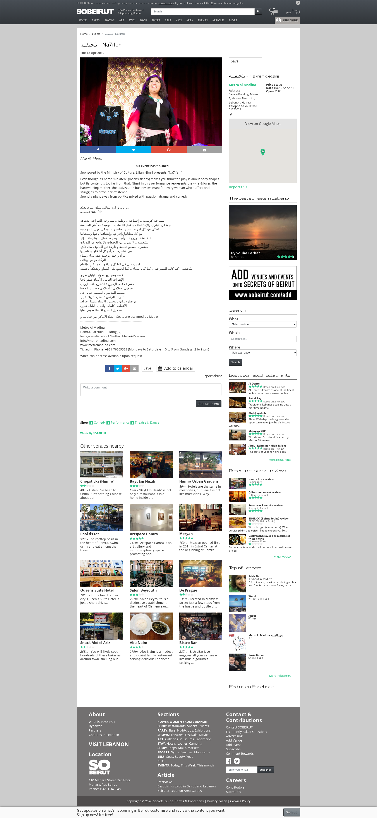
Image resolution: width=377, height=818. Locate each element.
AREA (189, 20)
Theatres (177, 735)
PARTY (96, 20)
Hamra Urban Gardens (199, 481)
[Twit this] (133, 149)
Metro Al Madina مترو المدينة (265, 635)
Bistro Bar (188, 642)
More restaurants (280, 459)
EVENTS (203, 20)
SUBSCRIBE (290, 20)
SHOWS (110, 20)
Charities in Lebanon (104, 735)
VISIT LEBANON (109, 744)
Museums (187, 739)
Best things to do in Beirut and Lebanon (187, 786)
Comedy (100, 422)
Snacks (192, 726)
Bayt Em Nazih (142, 481)
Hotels (171, 743)
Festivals (191, 735)
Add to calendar (178, 368)
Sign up (291, 812)
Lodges (182, 743)
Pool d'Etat (89, 534)
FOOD (83, 20)
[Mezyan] (200, 530)
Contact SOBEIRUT (239, 727)
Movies (204, 735)
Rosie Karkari (257, 655)
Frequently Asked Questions (246, 732)
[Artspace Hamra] (151, 530)
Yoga (189, 756)
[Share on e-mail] (204, 149)
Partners (95, 730)
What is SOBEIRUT (102, 722)
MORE (233, 20)
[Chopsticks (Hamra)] (101, 477)
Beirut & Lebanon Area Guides (180, 791)
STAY (132, 20)
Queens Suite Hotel (97, 590)
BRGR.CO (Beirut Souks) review (268, 518)
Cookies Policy (240, 801)
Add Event (233, 745)
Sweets (204, 726)
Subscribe (233, 749)
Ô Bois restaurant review (264, 492)
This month (205, 765)
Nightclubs (185, 730)
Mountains (202, 752)
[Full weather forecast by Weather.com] (284, 13)
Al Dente (254, 383)
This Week (188, 765)
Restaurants (177, 726)
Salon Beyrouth (143, 590)
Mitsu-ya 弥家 (257, 431)
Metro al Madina (242, 84)
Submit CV (233, 792)
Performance (120, 422)
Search (235, 362)
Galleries (171, 739)
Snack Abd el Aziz (95, 642)
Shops (172, 748)
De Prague (188, 590)
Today (175, 765)
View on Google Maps (263, 123)
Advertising (234, 736)
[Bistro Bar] (200, 638)
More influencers (280, 675)
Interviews (165, 782)
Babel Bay (254, 398)
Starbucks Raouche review (265, 505)
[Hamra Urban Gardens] (200, 477)
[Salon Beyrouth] (151, 586)
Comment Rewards (240, 753)
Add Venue (234, 740)
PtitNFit (253, 576)
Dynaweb (95, 726)
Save (147, 368)
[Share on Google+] (169, 149)
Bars (172, 730)
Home (84, 34)
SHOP (143, 20)
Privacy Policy (217, 801)
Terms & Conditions (189, 801)
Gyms (175, 752)
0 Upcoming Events (129, 13)
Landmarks (203, 739)
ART (121, 20)
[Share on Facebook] (98, 149)
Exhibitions (203, 730)
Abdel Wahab (257, 413)
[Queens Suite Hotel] (101, 586)
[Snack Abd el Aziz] (101, 638)
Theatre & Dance (147, 422)
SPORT (156, 20)
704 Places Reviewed (130, 10)
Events (96, 34)
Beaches (186, 752)
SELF (168, 20)
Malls (182, 748)
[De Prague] (200, 586)
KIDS (179, 20)
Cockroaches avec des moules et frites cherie (269, 537)
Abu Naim (138, 642)
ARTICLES (218, 20)
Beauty (180, 756)
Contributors (235, 787)
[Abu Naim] (151, 638)
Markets (193, 748)
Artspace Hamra (144, 534)
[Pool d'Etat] (101, 530)
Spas (169, 756)
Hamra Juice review (261, 479)
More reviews (282, 557)
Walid (252, 596)
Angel (252, 616)
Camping (195, 743)
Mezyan (186, 533)
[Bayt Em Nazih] (151, 477)
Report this (238, 187)
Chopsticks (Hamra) (97, 481)
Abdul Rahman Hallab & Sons (267, 445)
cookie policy (166, 3)
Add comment (209, 404)
